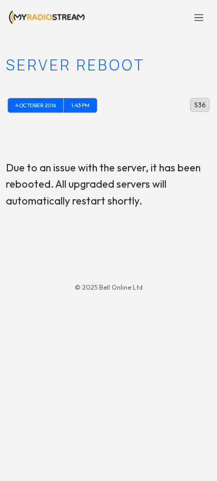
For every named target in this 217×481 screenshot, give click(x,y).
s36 (199, 105)
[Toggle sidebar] (199, 17)
